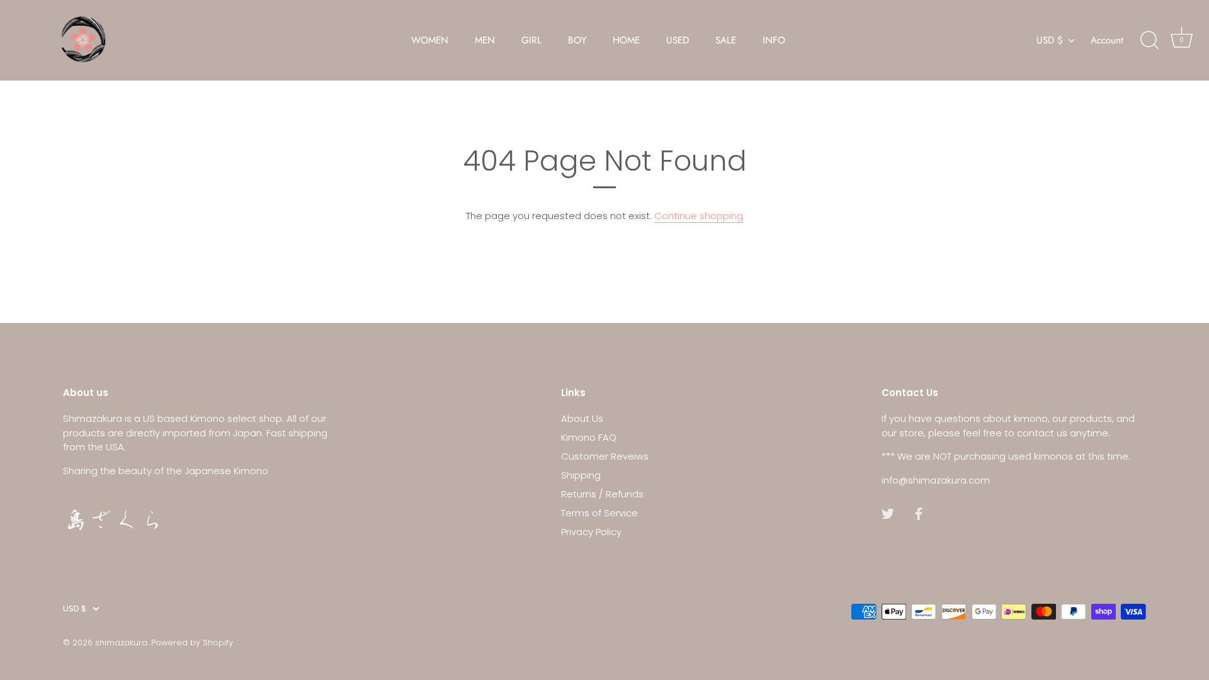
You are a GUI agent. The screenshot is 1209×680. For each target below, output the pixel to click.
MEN (485, 40)
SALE (725, 40)
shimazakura (121, 642)
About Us (582, 418)
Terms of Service (599, 512)
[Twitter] (888, 512)
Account (1107, 40)
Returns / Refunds (602, 494)
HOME (626, 40)
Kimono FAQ (588, 437)
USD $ (1049, 41)
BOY (577, 40)
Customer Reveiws (605, 456)
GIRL (531, 40)
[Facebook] (918, 512)
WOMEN (429, 40)
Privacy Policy (591, 531)
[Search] (1149, 40)
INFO (774, 40)
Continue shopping (698, 215)
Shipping (581, 475)
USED (677, 40)
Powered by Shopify (192, 642)
